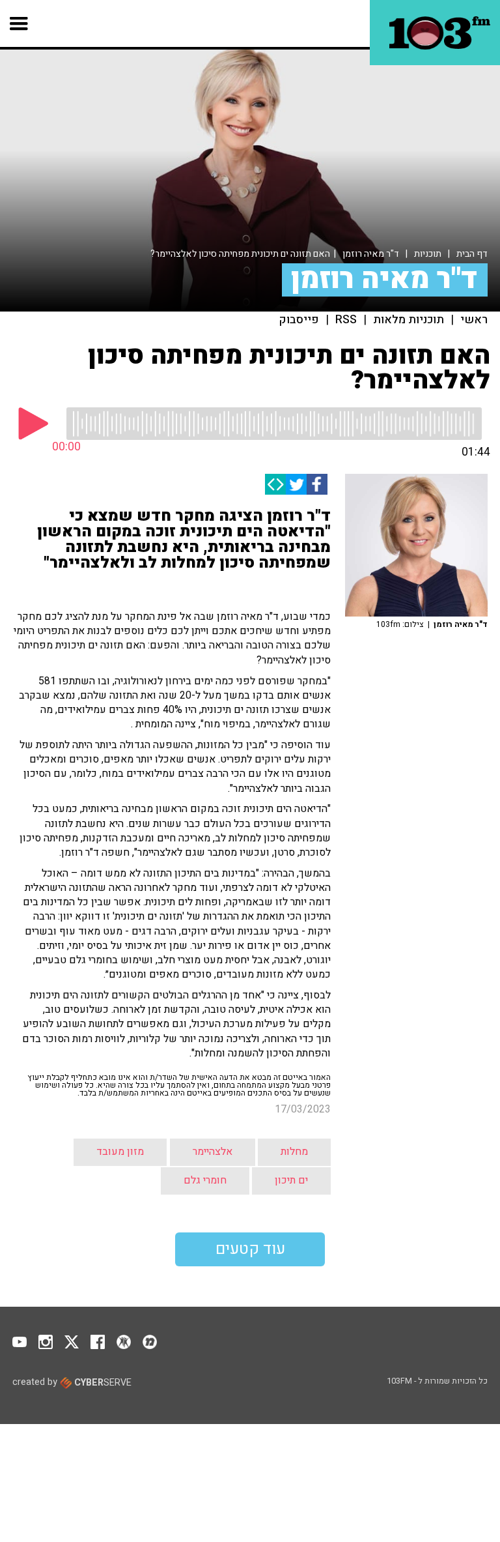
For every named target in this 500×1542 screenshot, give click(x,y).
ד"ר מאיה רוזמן (370, 254)
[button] (19, 23)
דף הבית (472, 254)
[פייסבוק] (317, 484)
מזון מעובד (120, 1151)
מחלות (294, 1151)
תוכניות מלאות (408, 320)
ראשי (474, 320)
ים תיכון (291, 1180)
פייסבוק (299, 320)
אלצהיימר (212, 1151)
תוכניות (427, 254)
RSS (346, 320)
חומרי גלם (205, 1180)
